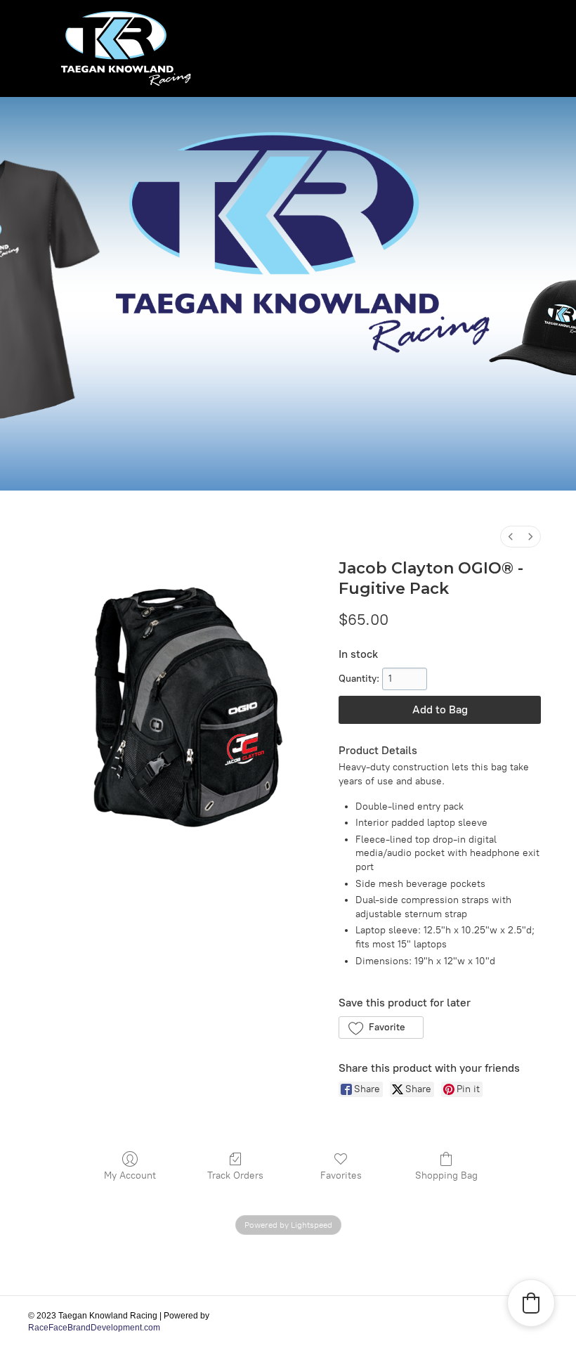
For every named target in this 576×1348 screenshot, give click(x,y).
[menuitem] (511, 536)
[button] (381, 1027)
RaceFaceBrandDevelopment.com (94, 1328)
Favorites (341, 1175)
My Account (130, 1175)
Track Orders (235, 1175)
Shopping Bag (446, 1175)
